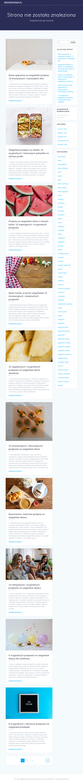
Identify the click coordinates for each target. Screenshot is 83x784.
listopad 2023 (62, 137)
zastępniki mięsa (63, 362)
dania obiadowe (63, 168)
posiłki (60, 250)
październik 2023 (63, 141)
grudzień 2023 (62, 133)
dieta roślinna (62, 188)
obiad (59, 234)
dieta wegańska (63, 191)
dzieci (59, 195)
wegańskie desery (64, 339)
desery (60, 176)
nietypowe (61, 226)
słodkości (61, 281)
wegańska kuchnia (64, 331)
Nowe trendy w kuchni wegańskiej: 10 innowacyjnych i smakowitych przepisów (28, 296)
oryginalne (61, 242)
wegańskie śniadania (64, 354)
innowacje (61, 203)
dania (59, 160)
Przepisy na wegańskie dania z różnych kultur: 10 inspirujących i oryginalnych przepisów (28, 224)
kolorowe (61, 211)
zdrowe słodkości (63, 381)
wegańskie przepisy (64, 347)
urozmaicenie (62, 312)
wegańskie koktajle (64, 343)
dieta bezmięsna (63, 184)
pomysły (60, 246)
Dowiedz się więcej (15, 100)
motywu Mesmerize (62, 779)
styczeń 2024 (62, 129)
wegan (60, 315)
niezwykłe (61, 230)
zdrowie (60, 385)
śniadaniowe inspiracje (65, 304)
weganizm (61, 319)
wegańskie (61, 335)
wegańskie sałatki (63, 350)
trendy (60, 308)
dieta (59, 180)
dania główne (62, 164)
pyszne (60, 269)
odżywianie (61, 238)
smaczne (61, 284)
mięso (60, 222)
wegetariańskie (63, 358)
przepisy (60, 261)
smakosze (61, 292)
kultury (60, 219)
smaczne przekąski (64, 288)
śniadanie (61, 300)
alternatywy (61, 157)
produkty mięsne (63, 253)
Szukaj (73, 42)
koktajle (60, 207)
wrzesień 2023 (62, 144)
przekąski (61, 257)
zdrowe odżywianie (64, 374)
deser (59, 172)
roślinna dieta (62, 273)
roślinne (60, 277)
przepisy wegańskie (64, 265)
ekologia (60, 199)
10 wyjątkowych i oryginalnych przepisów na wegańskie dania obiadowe (24, 369)
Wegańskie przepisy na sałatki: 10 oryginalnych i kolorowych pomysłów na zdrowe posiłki (29, 153)
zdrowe (60, 366)
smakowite (61, 296)
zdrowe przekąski (63, 378)
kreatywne (61, 215)
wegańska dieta (63, 327)
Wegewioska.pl (13, 2)
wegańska (61, 323)
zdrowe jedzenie (63, 370)
